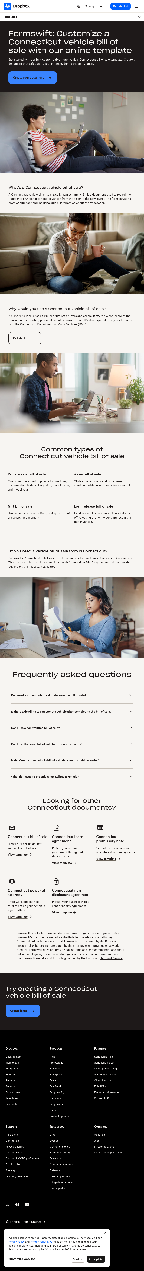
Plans (53, 1110)
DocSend (55, 1086)
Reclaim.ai (56, 1098)
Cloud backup (102, 1080)
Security (10, 1086)
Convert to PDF (103, 1098)
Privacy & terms (15, 1146)
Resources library (60, 1152)
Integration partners (61, 1182)
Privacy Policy (25, 945)
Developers (56, 1158)
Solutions (11, 1080)
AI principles (13, 1164)
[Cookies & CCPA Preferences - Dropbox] (57, 1248)
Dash (53, 1080)
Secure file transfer (105, 1074)
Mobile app (12, 1062)
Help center (12, 1134)
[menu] (136, 6)
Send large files (103, 1056)
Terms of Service (111, 958)
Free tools (11, 1104)
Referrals (55, 1170)
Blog (52, 1134)
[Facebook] (17, 1204)
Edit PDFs (100, 1086)
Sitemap (11, 1170)
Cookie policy (14, 1152)
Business (55, 1068)
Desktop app (13, 1056)
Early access (13, 1092)
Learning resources (17, 1176)
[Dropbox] (18, 6)
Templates (12, 1098)
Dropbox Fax (57, 1104)
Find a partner (58, 1188)
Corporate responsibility (108, 1152)
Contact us (12, 1140)
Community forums (61, 1164)
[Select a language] (79, 6)
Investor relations (104, 1146)
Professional (57, 1062)
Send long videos (104, 1062)
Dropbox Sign (58, 1092)
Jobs (96, 1140)
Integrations (13, 1068)
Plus (52, 1056)
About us (99, 1134)
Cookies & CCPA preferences (23, 1158)
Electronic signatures (106, 1092)
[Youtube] (27, 1204)
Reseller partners (60, 1176)
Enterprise (56, 1074)
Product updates (59, 1116)
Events (54, 1140)
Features (11, 1074)
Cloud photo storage (106, 1068)
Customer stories (60, 1146)
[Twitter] (7, 1204)
